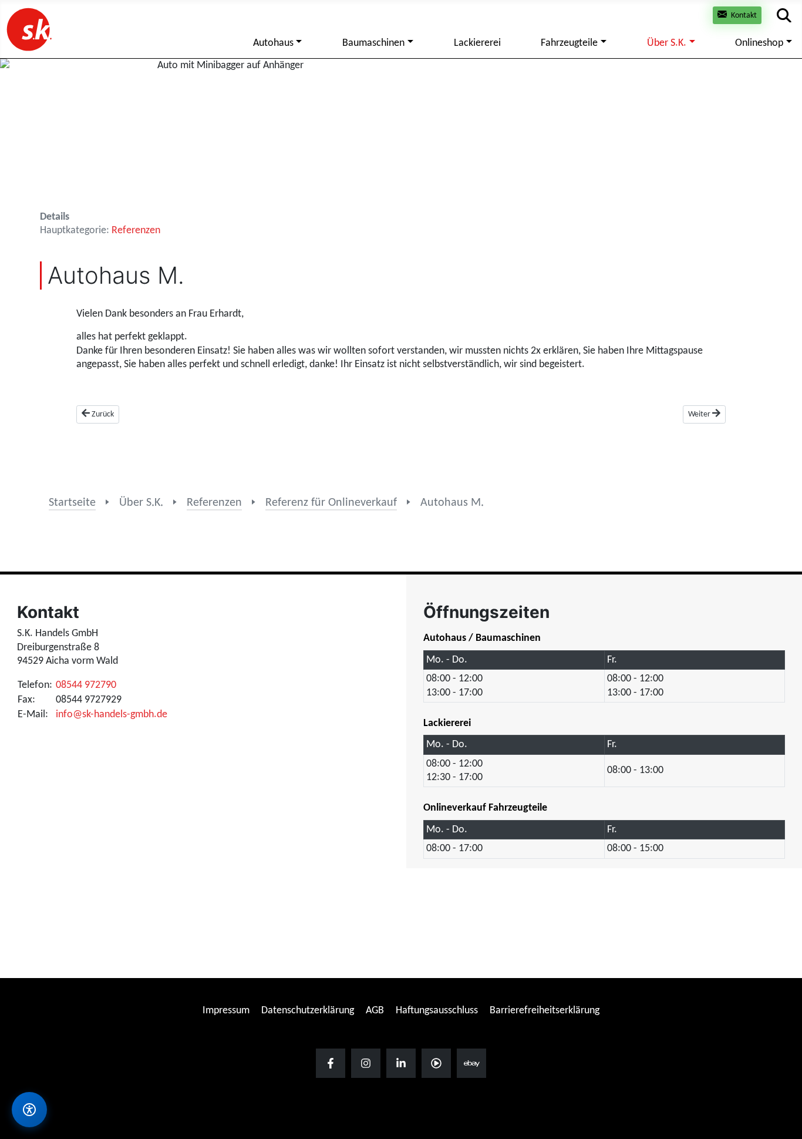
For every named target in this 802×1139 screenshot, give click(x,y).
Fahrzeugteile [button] (569, 43)
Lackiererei (477, 43)
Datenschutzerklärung (307, 1010)
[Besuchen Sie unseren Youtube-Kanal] (436, 1063)
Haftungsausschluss (437, 1010)
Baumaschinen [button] (373, 43)
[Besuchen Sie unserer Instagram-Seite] (365, 1063)
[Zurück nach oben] (781, 1037)
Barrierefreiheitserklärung (544, 1010)
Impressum (226, 1010)
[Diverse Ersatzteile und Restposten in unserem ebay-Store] (471, 1063)
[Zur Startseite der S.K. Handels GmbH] (28, 29)
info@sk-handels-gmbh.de (111, 714)
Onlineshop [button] (759, 43)
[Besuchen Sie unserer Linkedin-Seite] (401, 1063)
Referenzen (136, 230)
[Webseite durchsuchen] (784, 15)
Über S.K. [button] (666, 43)
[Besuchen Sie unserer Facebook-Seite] (330, 1063)
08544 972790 (86, 685)
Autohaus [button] (273, 43)
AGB (375, 1010)
